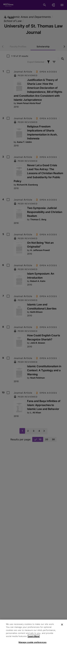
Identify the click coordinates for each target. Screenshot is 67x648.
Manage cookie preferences (32, 642)
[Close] (62, 624)
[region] (33, 634)
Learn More (33, 636)
